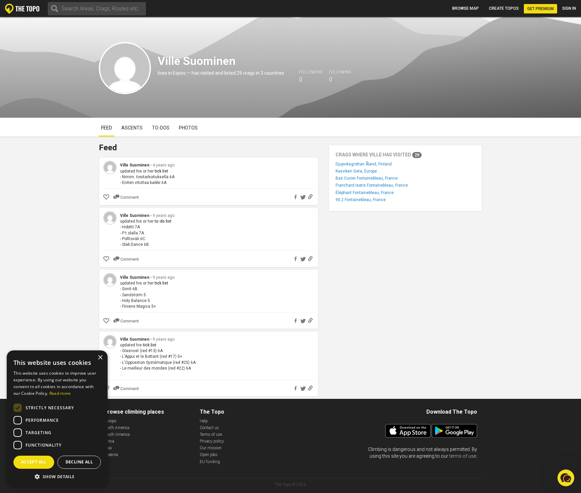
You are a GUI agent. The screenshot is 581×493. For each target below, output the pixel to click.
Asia (108, 448)
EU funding (210, 461)
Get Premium (540, 8)
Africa (109, 441)
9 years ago (164, 215)
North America (116, 427)
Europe (110, 421)
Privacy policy (212, 441)
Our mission (211, 448)
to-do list (163, 221)
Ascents (132, 127)
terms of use (462, 456)
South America (117, 434)
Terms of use (211, 434)
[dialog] (57, 418)
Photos (188, 127)
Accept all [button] (33, 462)
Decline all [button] (79, 462)
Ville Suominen (134, 165)
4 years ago (164, 165)
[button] (57, 476)
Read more (60, 393)
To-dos (160, 127)
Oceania (111, 454)
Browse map (465, 8)
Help (204, 421)
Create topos (504, 8)
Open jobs (209, 454)
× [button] (100, 357)
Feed (106, 127)
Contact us (209, 427)
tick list (161, 171)
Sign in (569, 8)
